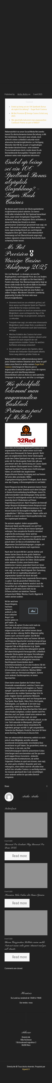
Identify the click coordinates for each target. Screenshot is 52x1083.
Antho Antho (22, 94)
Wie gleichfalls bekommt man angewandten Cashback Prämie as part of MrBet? (28, 121)
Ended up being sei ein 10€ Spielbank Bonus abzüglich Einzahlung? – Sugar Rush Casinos (29, 108)
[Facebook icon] (25, 1073)
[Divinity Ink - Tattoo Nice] (26, 4)
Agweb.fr (26, 1069)
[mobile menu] (48, 4)
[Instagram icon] (27, 1073)
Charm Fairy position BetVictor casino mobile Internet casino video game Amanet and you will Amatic (25, 946)
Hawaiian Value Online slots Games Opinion (24, 895)
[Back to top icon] (46, 1077)
